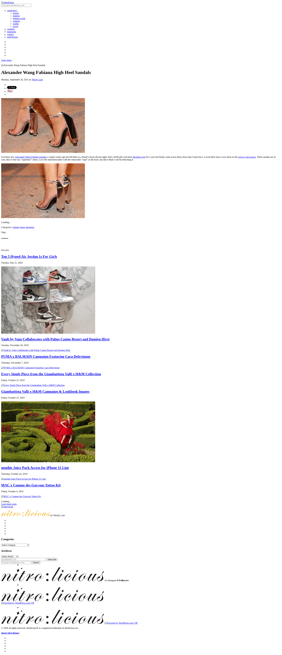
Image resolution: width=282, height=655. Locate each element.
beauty (16, 13)
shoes (22, 227)
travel (15, 26)
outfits (16, 23)
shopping (30, 227)
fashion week (19, 18)
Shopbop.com (138, 157)
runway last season (247, 157)
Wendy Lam (37, 79)
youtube (11, 29)
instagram (11, 31)
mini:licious (12, 37)
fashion (16, 16)
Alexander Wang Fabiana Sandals (30, 157)
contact (10, 34)
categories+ (12, 10)
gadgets (16, 21)
